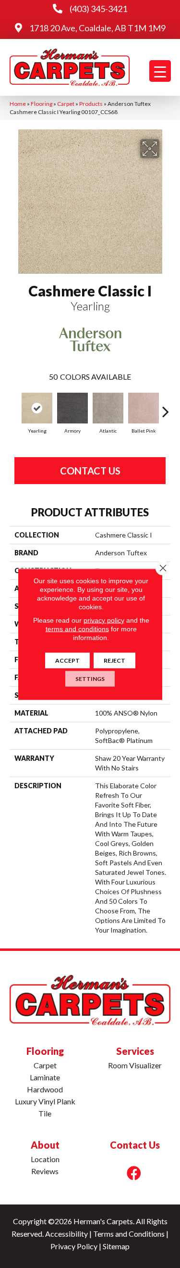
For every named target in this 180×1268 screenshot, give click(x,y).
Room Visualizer (135, 1065)
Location (45, 1159)
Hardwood (45, 1089)
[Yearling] (37, 408)
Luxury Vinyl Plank (45, 1101)
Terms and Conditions (129, 1233)
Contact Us (90, 470)
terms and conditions (77, 628)
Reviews (45, 1171)
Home (18, 103)
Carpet (65, 103)
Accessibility (66, 1233)
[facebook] (134, 1173)
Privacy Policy (73, 1246)
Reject (114, 660)
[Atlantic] (108, 408)
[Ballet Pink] (143, 408)
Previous (14, 406)
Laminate (45, 1077)
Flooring (41, 103)
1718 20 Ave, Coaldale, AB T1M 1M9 (97, 28)
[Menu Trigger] (160, 71)
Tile (44, 1113)
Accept (67, 660)
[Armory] (72, 408)
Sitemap (116, 1246)
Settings (90, 678)
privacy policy (104, 620)
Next (165, 406)
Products (91, 103)
